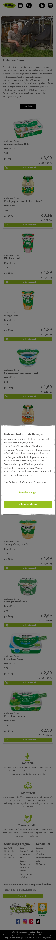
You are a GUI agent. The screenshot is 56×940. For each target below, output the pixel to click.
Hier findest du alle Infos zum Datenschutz (25, 482)
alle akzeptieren (28, 504)
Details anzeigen (28, 492)
